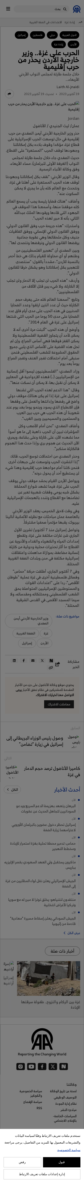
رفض (22, 1162)
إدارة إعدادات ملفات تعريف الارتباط (42, 1174)
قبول (61, 1162)
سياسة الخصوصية (68, 1150)
